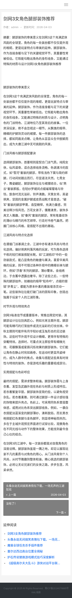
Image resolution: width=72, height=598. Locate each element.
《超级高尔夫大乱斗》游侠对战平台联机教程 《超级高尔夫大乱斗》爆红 (35, 563)
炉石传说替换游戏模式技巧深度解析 (31, 557)
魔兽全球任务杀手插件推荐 (25, 545)
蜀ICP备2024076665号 (57, 588)
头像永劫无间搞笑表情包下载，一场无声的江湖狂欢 (35, 539)
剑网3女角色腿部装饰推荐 (24, 533)
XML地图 (36, 592)
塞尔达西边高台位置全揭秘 (25, 551)
